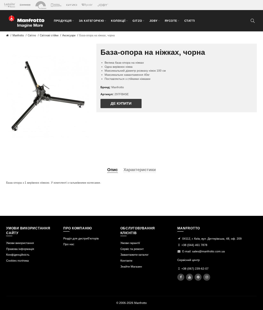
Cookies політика (17, 260)
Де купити (121, 103)
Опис (112, 169)
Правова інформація (20, 249)
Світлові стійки (49, 35)
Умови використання (20, 243)
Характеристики (139, 169)
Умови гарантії (130, 243)
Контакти (126, 260)
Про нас (68, 244)
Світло (32, 35)
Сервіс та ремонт (132, 249)
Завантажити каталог (134, 254)
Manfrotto (18, 35)
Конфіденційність (17, 254)
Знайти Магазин (131, 266)
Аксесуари (68, 35)
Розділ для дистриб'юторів (81, 238)
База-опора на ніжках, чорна (97, 35)
